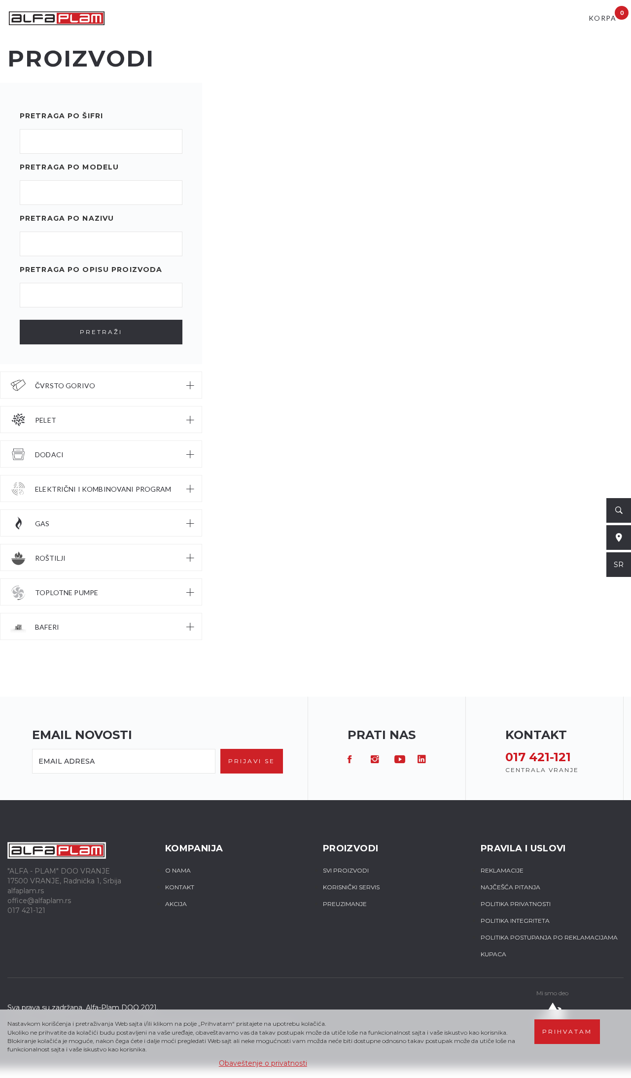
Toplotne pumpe (66, 592)
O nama (178, 870)
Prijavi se (251, 761)
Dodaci (49, 454)
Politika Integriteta (515, 920)
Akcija (176, 904)
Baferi (47, 627)
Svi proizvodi (346, 870)
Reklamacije (502, 870)
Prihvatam (567, 1031)
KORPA (606, 15)
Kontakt (179, 887)
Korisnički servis (351, 887)
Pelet (45, 420)
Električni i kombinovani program (103, 489)
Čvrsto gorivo (65, 385)
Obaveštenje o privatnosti (263, 1063)
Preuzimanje (345, 904)
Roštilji (50, 558)
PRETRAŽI (101, 332)
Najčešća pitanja (510, 887)
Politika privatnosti (516, 904)
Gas (42, 523)
